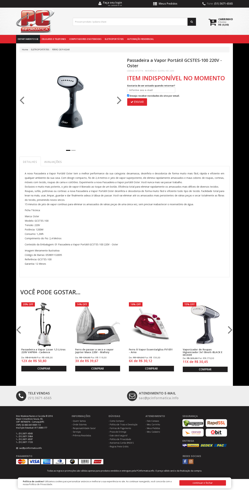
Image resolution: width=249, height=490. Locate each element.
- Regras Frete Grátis (118, 446)
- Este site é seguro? (118, 435)
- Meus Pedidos (153, 428)
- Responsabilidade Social (84, 428)
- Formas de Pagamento (120, 428)
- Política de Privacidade (120, 439)
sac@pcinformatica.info (159, 395)
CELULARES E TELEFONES (54, 39)
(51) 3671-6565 (39, 395)
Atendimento (155, 416)
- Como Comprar (116, 421)
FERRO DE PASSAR (61, 49)
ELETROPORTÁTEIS (114, 39)
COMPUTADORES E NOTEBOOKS (85, 39)
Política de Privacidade (40, 484)
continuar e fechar (203, 482)
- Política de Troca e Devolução (123, 424)
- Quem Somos (79, 421)
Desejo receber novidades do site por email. (154, 95)
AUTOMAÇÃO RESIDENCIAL (140, 39)
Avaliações (53, 162)
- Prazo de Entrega (117, 431)
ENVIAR (138, 102)
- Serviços (76, 431)
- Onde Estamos (79, 424)
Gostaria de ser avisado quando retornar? (151, 85)
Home (25, 49)
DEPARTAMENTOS (27, 39)
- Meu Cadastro (153, 431)
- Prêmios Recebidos (81, 435)
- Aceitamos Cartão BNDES (121, 442)
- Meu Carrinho (153, 424)
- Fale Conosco (152, 421)
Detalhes (30, 162)
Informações (81, 416)
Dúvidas (114, 416)
